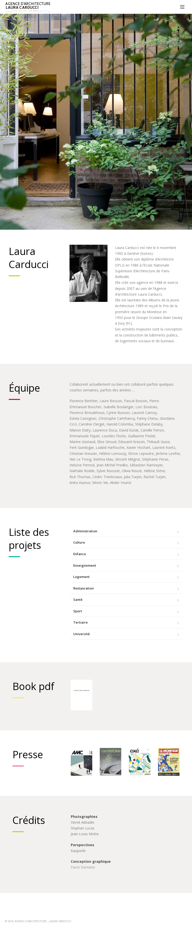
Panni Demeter (83, 867)
